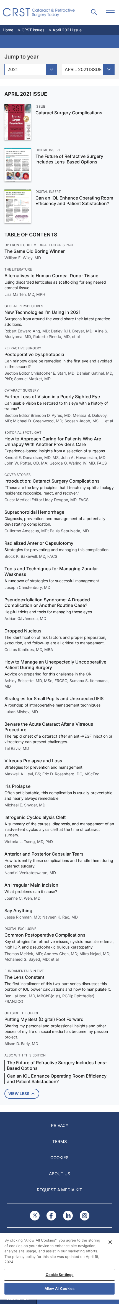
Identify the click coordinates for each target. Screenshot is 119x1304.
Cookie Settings (60, 1274)
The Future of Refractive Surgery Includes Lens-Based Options (69, 159)
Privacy (59, 1125)
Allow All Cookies (59, 1288)
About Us (59, 1173)
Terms (59, 1141)
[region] (59, 1266)
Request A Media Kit (59, 1189)
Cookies (59, 1157)
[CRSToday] (39, 12)
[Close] (110, 1242)
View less (18, 1093)
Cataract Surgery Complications (68, 112)
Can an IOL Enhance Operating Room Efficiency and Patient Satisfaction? (74, 200)
